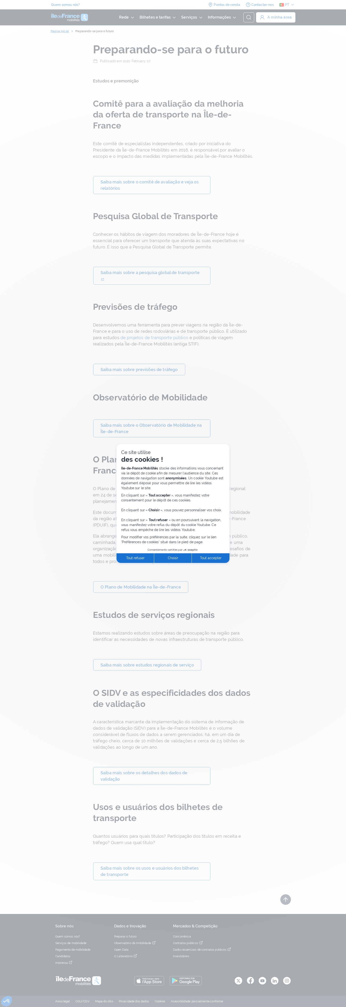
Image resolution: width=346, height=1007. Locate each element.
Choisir (173, 558)
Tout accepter (210, 558)
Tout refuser (135, 558)
